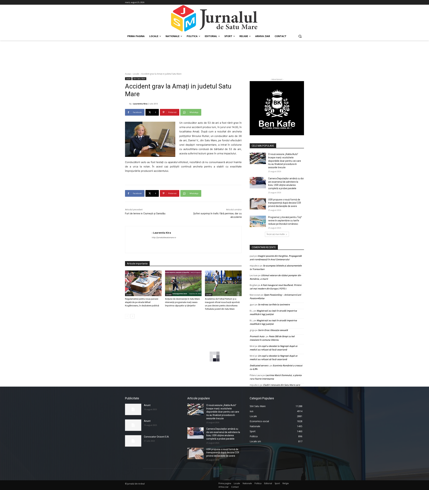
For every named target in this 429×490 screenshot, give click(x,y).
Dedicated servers (259, 365)
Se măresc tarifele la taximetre (274, 304)
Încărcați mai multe (276, 234)
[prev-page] (127, 316)
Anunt (147, 405)
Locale (136, 73)
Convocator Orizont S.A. (156, 436)
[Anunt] (133, 409)
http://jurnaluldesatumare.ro (164, 237)
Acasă (128, 73)
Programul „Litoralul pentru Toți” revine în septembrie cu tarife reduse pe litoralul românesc (285, 220)
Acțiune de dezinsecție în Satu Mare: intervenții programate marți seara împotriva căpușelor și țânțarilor (182, 302)
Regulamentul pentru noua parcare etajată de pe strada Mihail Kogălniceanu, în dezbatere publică (142, 302)
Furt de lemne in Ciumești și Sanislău (145, 213)
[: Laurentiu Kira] (127, 103)
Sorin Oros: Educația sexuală (273, 330)
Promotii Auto (257, 336)
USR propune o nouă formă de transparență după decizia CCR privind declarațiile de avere (284, 202)
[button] (300, 36)
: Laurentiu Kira (139, 103)
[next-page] (132, 316)
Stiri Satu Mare (139, 78)
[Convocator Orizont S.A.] (133, 441)
